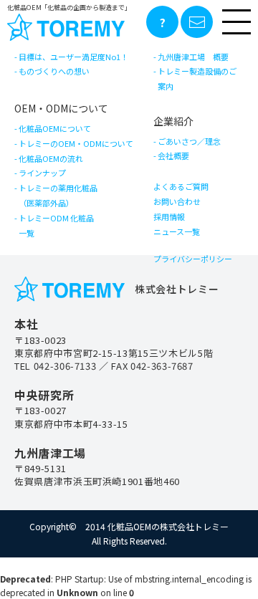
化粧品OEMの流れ (51, 158)
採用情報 (169, 216)
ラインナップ (42, 172)
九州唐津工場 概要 (193, 56)
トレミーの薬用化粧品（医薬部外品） (58, 195)
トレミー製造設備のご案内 (197, 78)
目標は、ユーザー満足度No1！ (73, 56)
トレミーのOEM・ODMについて (76, 143)
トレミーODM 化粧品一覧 (56, 225)
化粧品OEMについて (55, 128)
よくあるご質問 (181, 186)
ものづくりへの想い (54, 71)
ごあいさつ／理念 (189, 141)
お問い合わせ (177, 201)
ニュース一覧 (176, 231)
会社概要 (173, 155)
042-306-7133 (65, 366)
